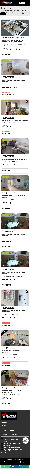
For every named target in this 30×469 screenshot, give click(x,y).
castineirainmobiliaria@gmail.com (12, 447)
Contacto (22, 2)
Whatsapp (6, 466)
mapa (27, 13)
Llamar (25, 466)
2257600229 (6, 445)
